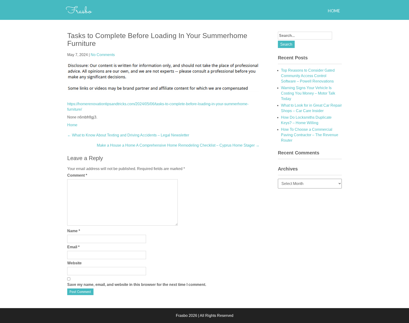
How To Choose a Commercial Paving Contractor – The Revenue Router (309, 134)
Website (74, 263)
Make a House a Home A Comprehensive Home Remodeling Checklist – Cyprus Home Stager (178, 145)
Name (73, 231)
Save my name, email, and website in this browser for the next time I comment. (136, 285)
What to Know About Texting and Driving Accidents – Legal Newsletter (128, 135)
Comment (77, 175)
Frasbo (78, 11)
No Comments (103, 55)
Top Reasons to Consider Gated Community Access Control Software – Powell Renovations (308, 75)
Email (73, 247)
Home (334, 10)
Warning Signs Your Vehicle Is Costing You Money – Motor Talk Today (308, 93)
